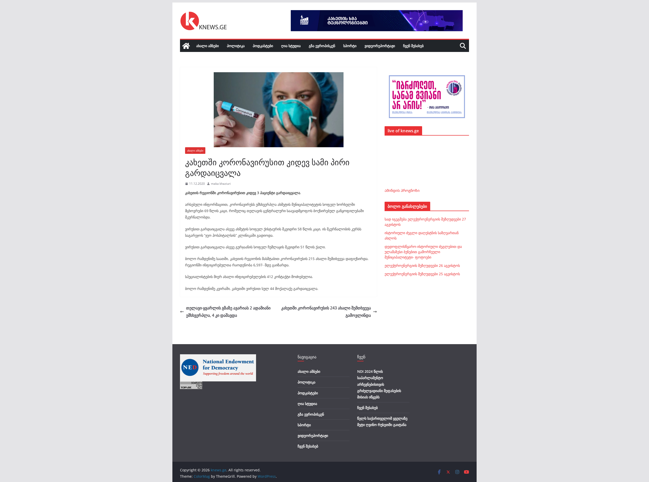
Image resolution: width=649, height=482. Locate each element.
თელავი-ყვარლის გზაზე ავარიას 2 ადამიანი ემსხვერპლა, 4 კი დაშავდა (228, 311)
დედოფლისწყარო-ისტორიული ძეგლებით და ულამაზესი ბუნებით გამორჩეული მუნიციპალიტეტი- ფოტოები (423, 251)
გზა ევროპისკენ (322, 45)
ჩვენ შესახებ (413, 45)
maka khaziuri (221, 183)
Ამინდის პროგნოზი (402, 190)
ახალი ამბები (207, 45)
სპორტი (349, 45)
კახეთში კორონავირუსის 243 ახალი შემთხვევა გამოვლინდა (326, 311)
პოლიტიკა (236, 45)
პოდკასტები (263, 45)
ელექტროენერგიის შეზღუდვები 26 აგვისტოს (422, 265)
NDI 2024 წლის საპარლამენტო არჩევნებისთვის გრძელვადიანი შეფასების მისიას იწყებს (379, 384)
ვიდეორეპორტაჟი (380, 45)
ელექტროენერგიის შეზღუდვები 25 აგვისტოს (422, 273)
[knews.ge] (186, 46)
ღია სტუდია (291, 45)
